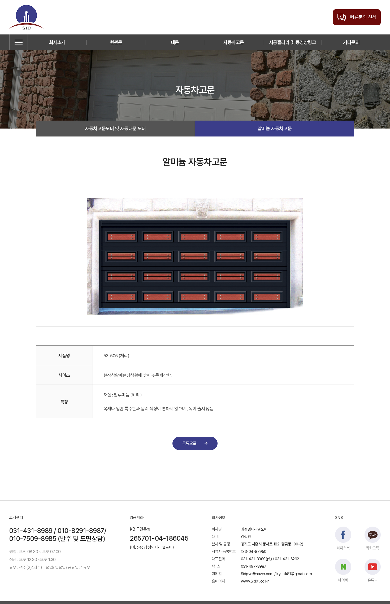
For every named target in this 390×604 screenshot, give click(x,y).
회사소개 (57, 42)
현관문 (116, 42)
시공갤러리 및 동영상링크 (292, 42)
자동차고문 (233, 42)
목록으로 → (195, 443)
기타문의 (351, 42)
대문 (175, 42)
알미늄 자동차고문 (275, 128)
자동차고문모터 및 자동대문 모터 (115, 128)
